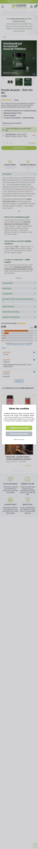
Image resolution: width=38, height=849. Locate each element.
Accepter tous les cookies (19, 428)
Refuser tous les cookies (19, 434)
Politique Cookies (28, 421)
